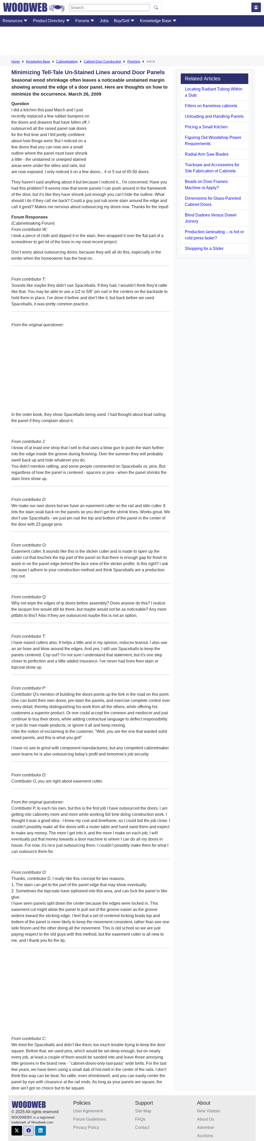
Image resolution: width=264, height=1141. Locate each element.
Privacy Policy (86, 1127)
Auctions (205, 1136)
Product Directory (49, 21)
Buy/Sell (122, 21)
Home (15, 61)
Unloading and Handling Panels (214, 116)
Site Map (143, 1111)
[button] (16, 1131)
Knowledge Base (156, 21)
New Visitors (208, 1111)
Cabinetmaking (67, 61)
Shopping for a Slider (204, 248)
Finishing (133, 61)
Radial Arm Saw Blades (206, 154)
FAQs (140, 1119)
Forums (82, 21)
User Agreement (88, 1111)
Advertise (205, 1127)
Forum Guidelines (89, 1119)
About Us (205, 1119)
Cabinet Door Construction (102, 61)
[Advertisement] (132, 42)
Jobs (104, 21)
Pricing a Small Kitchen (206, 127)
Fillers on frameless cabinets (211, 106)
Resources (13, 21)
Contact (142, 1127)
